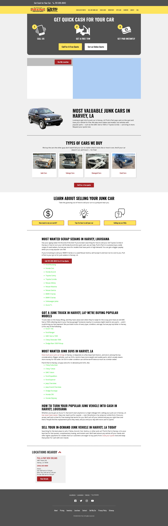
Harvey (87, 495)
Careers (125, 10)
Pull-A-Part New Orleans (47, 458)
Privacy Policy (102, 510)
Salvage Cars (70, 173)
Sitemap (111, 510)
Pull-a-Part (51, 9)
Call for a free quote (84, 185)
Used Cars (103, 10)
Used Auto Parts (81, 10)
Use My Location (63, 62)
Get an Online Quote (96, 46)
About (132, 10)
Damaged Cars (97, 173)
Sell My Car (92, 510)
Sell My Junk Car (93, 10)
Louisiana (80, 495)
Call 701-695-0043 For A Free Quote (57, 261)
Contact (84, 510)
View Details (44, 479)
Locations (72, 495)
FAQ (137, 10)
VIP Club (118, 10)
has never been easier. (50, 415)
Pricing (62, 510)
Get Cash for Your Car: (50, 3)
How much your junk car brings (53, 355)
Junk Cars (44, 173)
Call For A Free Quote (70, 46)
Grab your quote (108, 436)
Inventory (111, 10)
